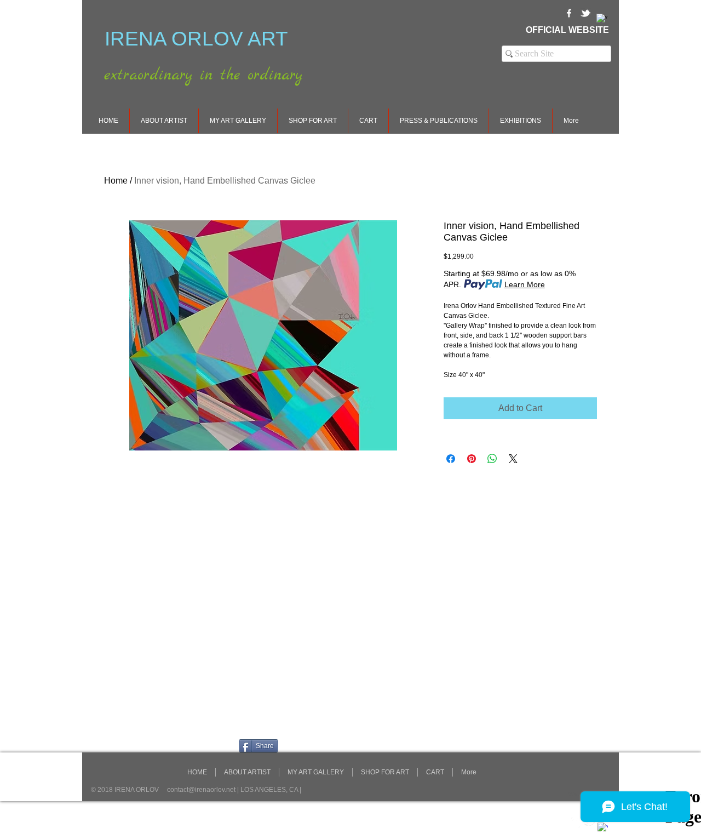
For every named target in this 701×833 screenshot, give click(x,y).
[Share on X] (513, 458)
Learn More (524, 284)
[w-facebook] (569, 13)
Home (116, 180)
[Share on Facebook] (450, 458)
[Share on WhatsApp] (492, 458)
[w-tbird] (585, 13)
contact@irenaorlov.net (201, 790)
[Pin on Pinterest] (471, 458)
